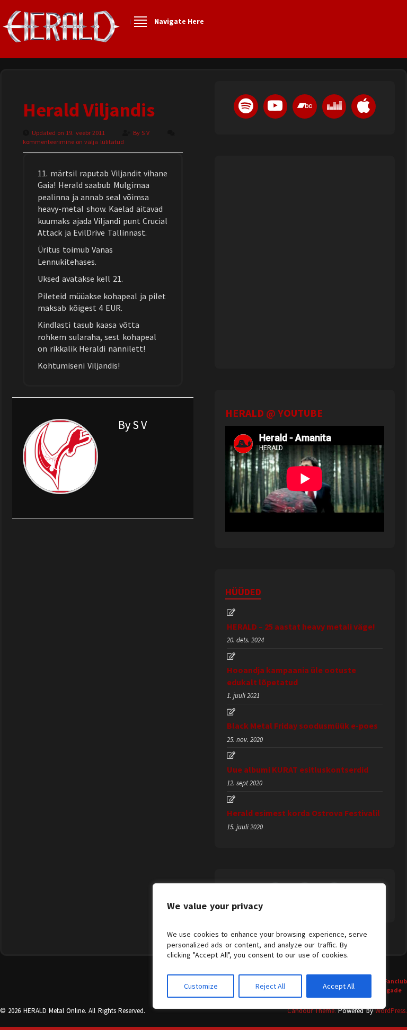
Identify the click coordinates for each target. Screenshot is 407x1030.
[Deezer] (334, 106)
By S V (132, 424)
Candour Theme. (311, 1010)
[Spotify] (246, 106)
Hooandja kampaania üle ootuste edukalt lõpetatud (291, 676)
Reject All (270, 986)
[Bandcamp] (305, 106)
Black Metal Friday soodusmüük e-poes (302, 725)
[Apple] (363, 106)
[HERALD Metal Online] (61, 36)
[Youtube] (275, 106)
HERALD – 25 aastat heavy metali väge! (301, 626)
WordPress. (391, 1010)
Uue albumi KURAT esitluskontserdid (297, 769)
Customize (201, 986)
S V (146, 133)
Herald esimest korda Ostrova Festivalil (303, 813)
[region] (269, 946)
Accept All (339, 986)
